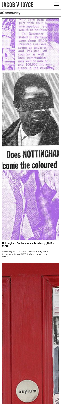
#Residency (7, 251)
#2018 (45, 251)
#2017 (23, 254)
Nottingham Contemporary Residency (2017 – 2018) (28, 244)
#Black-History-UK (21, 251)
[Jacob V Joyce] (17, 4)
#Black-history (35, 251)
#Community (8, 254)
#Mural (17, 254)
